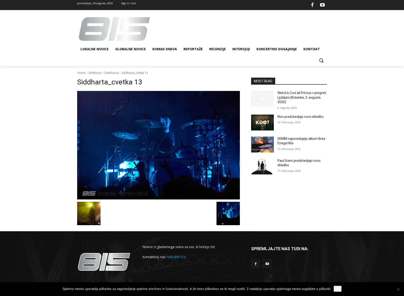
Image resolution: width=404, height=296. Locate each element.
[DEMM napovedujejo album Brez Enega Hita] (262, 144)
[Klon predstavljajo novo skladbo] (262, 122)
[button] (321, 60)
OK (337, 289)
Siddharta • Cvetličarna (103, 73)
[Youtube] (322, 5)
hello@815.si (176, 257)
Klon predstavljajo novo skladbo (301, 117)
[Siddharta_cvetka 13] (158, 145)
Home (81, 73)
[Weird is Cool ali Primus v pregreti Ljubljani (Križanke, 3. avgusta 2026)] (262, 99)
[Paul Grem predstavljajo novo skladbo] (262, 166)
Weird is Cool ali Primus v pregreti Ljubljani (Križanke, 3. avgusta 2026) (302, 97)
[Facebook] (312, 5)
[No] (398, 289)
